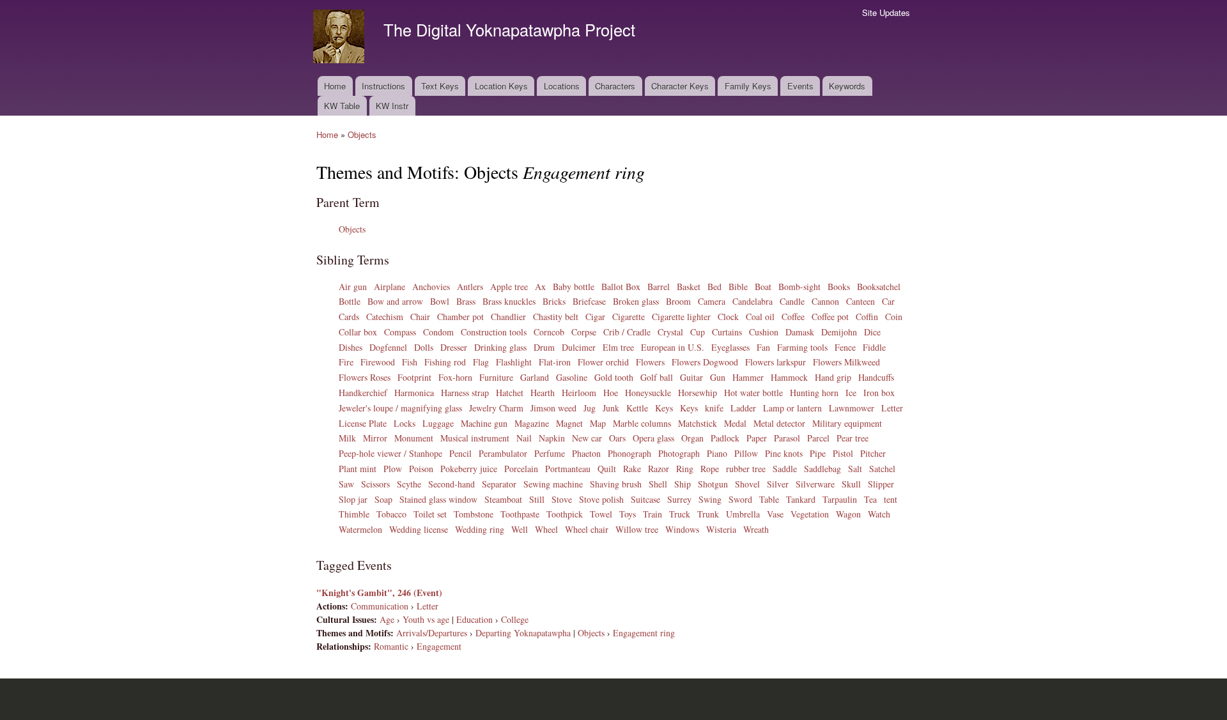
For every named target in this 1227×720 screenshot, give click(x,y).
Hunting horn (814, 393)
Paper (756, 438)
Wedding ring (479, 529)
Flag (481, 362)
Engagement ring (644, 633)
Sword (740, 499)
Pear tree (852, 438)
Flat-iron (555, 362)
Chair (420, 316)
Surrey (679, 499)
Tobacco (391, 514)
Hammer (748, 377)
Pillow (746, 453)
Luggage (438, 423)
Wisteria (721, 529)
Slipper (881, 484)
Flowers (650, 362)
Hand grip (833, 377)
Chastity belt (555, 316)
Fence (845, 347)
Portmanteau (567, 469)
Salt (855, 469)
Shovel (747, 484)
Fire (346, 362)
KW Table (342, 106)
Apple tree (509, 286)
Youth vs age (426, 619)
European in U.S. (672, 347)
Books (839, 286)
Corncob (549, 332)
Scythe (409, 484)
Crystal (670, 332)
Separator (499, 484)
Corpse (583, 332)
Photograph (679, 453)
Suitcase (645, 499)
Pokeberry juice (468, 469)
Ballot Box (620, 286)
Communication (379, 606)
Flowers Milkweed (846, 362)
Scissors (375, 484)
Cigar (595, 316)
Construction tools (494, 332)
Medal (735, 423)
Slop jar (353, 499)
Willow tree (636, 529)
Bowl (439, 301)
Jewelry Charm (496, 408)
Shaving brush (616, 484)
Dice (872, 332)
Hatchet (509, 393)
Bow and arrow (395, 301)
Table (769, 499)
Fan (763, 347)
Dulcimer (579, 347)
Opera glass (653, 438)
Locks (404, 423)
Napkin (552, 438)
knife (714, 408)
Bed (714, 286)
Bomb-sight (799, 286)
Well (519, 529)
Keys (664, 408)
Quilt (607, 469)
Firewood (377, 362)
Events (800, 86)
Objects (362, 134)
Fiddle (874, 347)
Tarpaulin (839, 499)
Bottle (349, 301)
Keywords (847, 86)
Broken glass (636, 301)
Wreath (756, 529)
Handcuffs (876, 377)
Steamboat (503, 499)
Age (387, 619)
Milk (347, 438)
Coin (893, 316)
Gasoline (571, 377)
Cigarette (628, 316)
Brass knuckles (509, 301)
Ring (684, 469)
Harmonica (414, 393)
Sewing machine (553, 484)
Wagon (848, 514)
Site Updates (886, 12)
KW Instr (392, 106)
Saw (346, 484)
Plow (392, 469)
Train (652, 514)
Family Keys (748, 86)
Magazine (531, 423)
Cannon (825, 301)
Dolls (423, 347)
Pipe (818, 453)
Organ (692, 438)
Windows (682, 529)
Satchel (882, 469)
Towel (601, 514)
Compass (400, 332)
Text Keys (440, 86)
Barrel (658, 286)
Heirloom (579, 393)
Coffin (867, 316)
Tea (870, 499)
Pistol (843, 453)
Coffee (793, 316)
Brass (465, 301)
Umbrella (743, 514)
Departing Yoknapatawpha (523, 633)
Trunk (708, 514)
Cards (349, 316)
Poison (421, 469)
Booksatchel (878, 286)
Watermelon (360, 529)
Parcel (818, 438)
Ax (540, 286)
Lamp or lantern (792, 408)
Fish (409, 362)
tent (890, 499)
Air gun (353, 286)
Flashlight (514, 362)
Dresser (453, 347)
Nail (524, 438)
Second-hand (451, 484)
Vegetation (810, 514)
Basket (688, 286)
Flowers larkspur (775, 362)
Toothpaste (519, 514)
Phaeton (586, 453)
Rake (632, 469)
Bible (738, 286)
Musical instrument (474, 438)
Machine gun (484, 423)
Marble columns (642, 423)
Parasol (787, 438)
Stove (562, 499)
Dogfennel (388, 347)
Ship (682, 484)
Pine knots (784, 453)
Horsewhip (697, 393)
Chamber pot (460, 316)
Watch (879, 514)
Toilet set (430, 514)
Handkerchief (363, 393)
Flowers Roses (364, 377)
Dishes (350, 347)
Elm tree (618, 347)
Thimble (354, 514)
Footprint (414, 377)
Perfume (549, 453)
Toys (627, 514)
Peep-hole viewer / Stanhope (390, 453)
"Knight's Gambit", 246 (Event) (379, 592)
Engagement (439, 646)
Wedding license (418, 529)
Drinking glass (500, 347)
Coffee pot (830, 316)
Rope (709, 469)
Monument (413, 438)
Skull (851, 484)
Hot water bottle (753, 393)
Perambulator (503, 453)
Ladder (743, 408)
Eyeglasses (730, 347)
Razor (658, 469)
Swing (710, 499)
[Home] (340, 38)
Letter (892, 408)
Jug (589, 408)
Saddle (785, 469)
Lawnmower (851, 408)
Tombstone (473, 514)
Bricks (554, 301)
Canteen (860, 301)
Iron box (879, 393)
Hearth (542, 393)
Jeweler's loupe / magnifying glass (400, 408)
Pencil (460, 453)
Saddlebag (822, 469)
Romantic (391, 646)
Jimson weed (553, 408)
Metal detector (779, 423)
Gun (717, 377)
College (515, 619)
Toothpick (564, 514)
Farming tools (802, 347)
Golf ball (656, 377)
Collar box (358, 332)
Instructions (383, 86)
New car (587, 438)
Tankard (800, 499)
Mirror (375, 438)
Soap (383, 499)
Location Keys (501, 86)
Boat (763, 286)
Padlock (725, 438)
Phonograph (629, 453)
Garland (534, 377)
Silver (778, 484)
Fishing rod (445, 362)
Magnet (569, 423)
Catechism (384, 316)
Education (474, 619)
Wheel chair (586, 529)
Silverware (815, 484)
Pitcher (873, 453)
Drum (544, 347)
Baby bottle (573, 286)
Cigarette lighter (681, 316)
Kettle (637, 408)
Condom (438, 332)
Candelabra (752, 301)
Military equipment (847, 423)
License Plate (363, 423)
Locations (562, 86)
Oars (617, 438)
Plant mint (357, 469)
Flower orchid (603, 362)
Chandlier (508, 316)
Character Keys (680, 86)
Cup (697, 332)
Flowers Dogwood (705, 362)
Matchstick (697, 423)
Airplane (389, 286)
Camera (711, 301)
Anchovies (431, 286)
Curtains (727, 332)
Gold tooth (613, 377)
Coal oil (760, 316)
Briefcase (589, 301)
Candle (792, 301)
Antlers (470, 286)
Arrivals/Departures (431, 633)
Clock (728, 316)
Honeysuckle (648, 393)
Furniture (496, 377)
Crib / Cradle (627, 332)
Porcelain (521, 469)
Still (536, 499)
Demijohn (839, 332)
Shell (658, 484)
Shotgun (713, 484)
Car (888, 301)
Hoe (610, 393)
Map (598, 423)
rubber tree (746, 469)
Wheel (546, 529)
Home (335, 86)
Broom (678, 301)
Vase (775, 514)
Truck (679, 514)
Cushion (763, 332)
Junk (611, 408)
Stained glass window (438, 499)
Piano (717, 453)
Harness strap (465, 393)
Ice (850, 393)
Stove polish (601, 499)
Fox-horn (455, 377)
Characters (615, 86)
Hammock (789, 377)
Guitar (691, 377)
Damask (799, 332)
